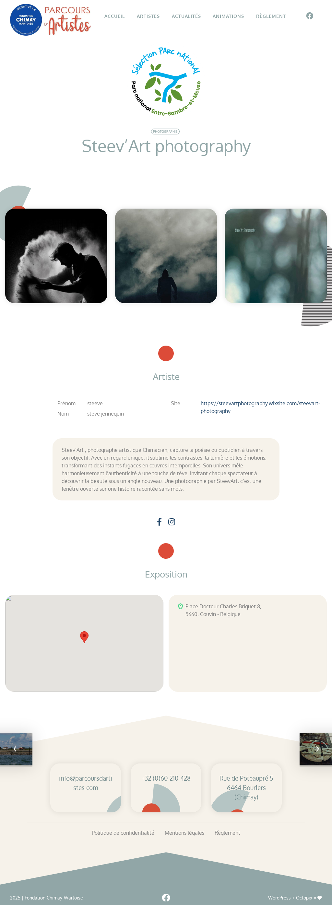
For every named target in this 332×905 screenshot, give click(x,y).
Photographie (165, 131)
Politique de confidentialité (123, 833)
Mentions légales (184, 833)
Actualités (186, 16)
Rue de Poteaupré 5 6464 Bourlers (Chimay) (246, 787)
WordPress (279, 897)
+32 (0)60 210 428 (166, 778)
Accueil (114, 16)
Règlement (271, 16)
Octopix (304, 897)
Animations (228, 16)
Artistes (148, 16)
